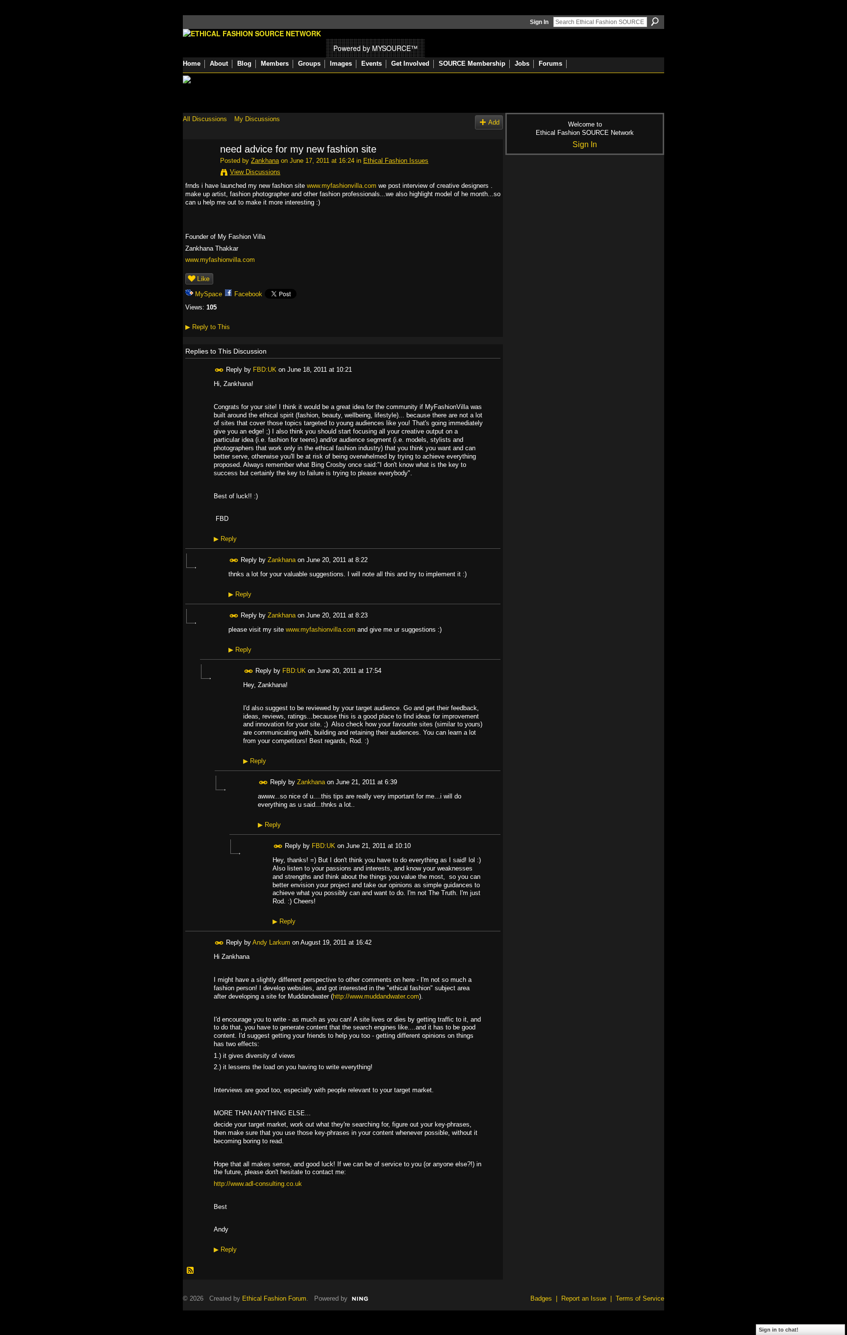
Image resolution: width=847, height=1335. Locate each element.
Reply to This (207, 327)
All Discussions (205, 119)
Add (493, 122)
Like (203, 278)
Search (655, 21)
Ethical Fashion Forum (274, 1298)
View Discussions (255, 172)
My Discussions (257, 119)
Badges (541, 1298)
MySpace (208, 294)
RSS (190, 1270)
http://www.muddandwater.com (376, 996)
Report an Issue (583, 1298)
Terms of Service (640, 1298)
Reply (225, 538)
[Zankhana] (198, 170)
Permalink (219, 370)
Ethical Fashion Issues (395, 160)
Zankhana (265, 160)
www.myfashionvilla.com (341, 185)
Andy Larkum (271, 942)
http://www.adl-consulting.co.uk (258, 1183)
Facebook (248, 294)
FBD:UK (264, 369)
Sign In (539, 22)
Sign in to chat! (778, 1330)
